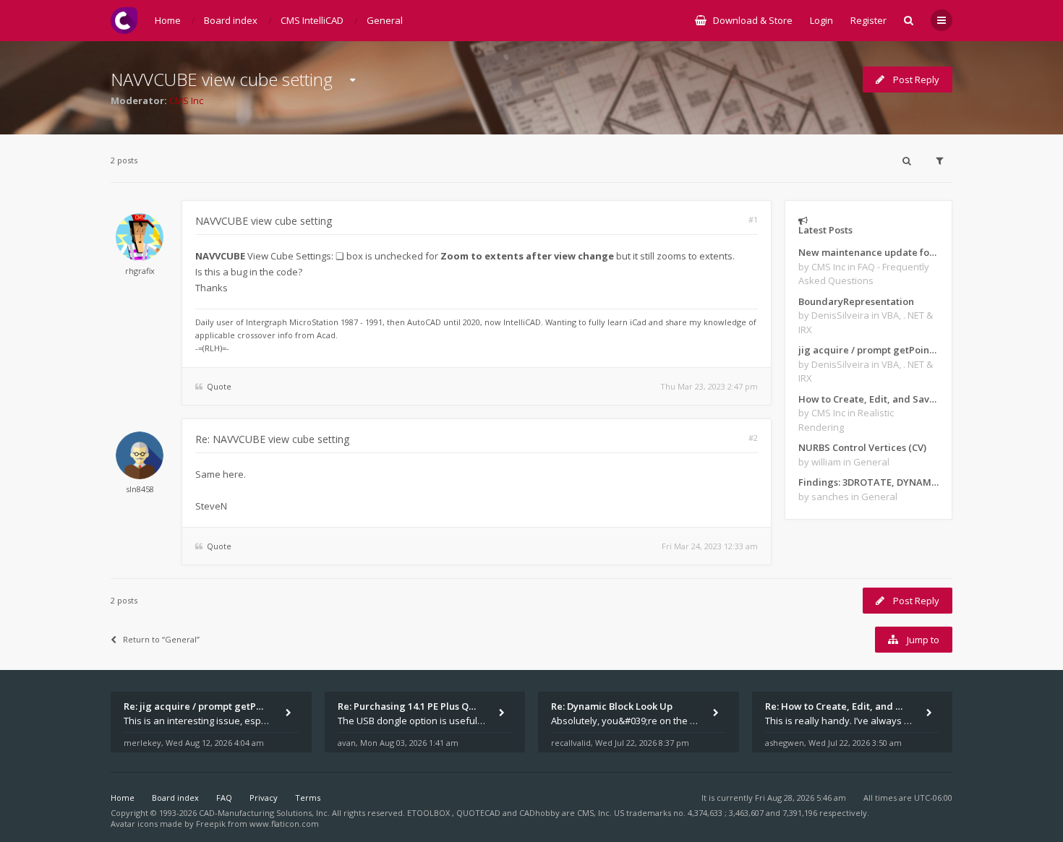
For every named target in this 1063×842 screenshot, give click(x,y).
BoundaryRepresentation (856, 301)
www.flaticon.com (284, 823)
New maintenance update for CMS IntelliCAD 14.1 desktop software (868, 252)
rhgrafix (140, 270)
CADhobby (539, 812)
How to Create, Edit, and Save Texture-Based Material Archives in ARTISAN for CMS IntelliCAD (868, 398)
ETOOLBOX (429, 812)
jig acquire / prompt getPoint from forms (868, 349)
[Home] (124, 20)
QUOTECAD (479, 812)
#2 (753, 437)
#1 (753, 219)
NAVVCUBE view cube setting (222, 79)
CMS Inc (186, 100)
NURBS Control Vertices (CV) (862, 447)
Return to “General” (161, 639)
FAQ (224, 797)
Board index (175, 797)
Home (123, 797)
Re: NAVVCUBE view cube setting (272, 439)
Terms (307, 797)
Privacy (263, 797)
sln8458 (140, 489)
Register (868, 20)
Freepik (211, 823)
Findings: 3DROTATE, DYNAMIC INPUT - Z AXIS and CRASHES (868, 482)
